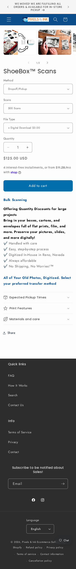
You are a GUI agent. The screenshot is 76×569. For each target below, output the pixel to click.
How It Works (17, 385)
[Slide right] (47, 62)
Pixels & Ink (29, 542)
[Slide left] (28, 62)
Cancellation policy (40, 561)
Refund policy (34, 547)
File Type (9, 119)
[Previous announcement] (7, 6)
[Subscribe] (63, 484)
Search (13, 395)
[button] (9, 19)
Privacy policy (55, 547)
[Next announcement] (68, 6)
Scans (7, 100)
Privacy (13, 442)
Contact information (52, 554)
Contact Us (16, 405)
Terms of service (26, 554)
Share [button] (11, 333)
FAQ (11, 375)
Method (8, 80)
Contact (13, 452)
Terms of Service (20, 432)
